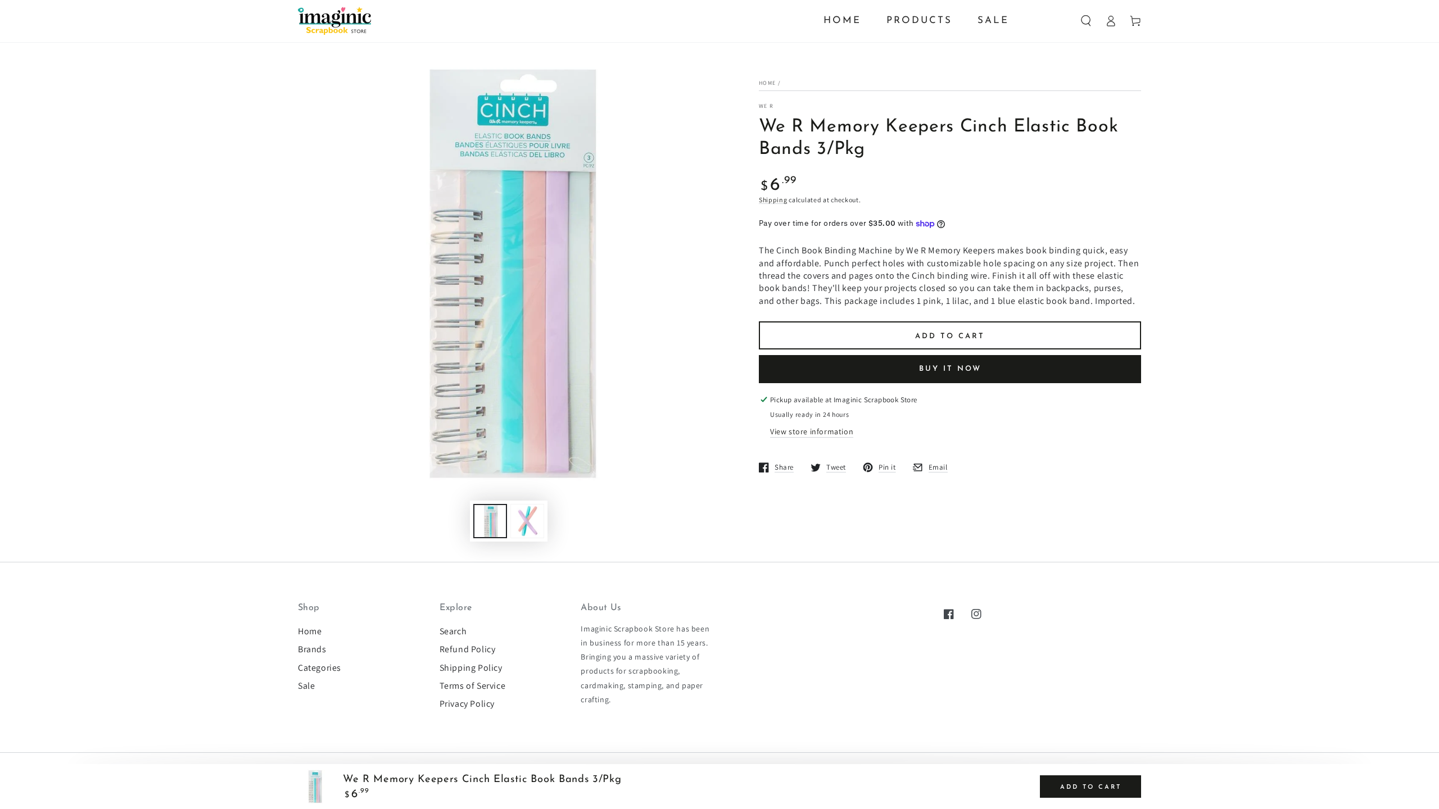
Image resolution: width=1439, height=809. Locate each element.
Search (453, 631)
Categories (319, 668)
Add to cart (950, 336)
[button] (1086, 20)
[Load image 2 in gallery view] (527, 521)
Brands (312, 649)
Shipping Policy (471, 668)
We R (766, 106)
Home (767, 83)
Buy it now (950, 368)
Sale (306, 686)
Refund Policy (468, 649)
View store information (811, 431)
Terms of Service (473, 686)
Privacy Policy (467, 704)
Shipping (773, 200)
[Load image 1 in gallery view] (490, 521)
